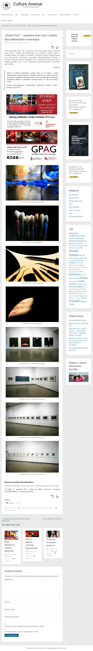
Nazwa (7, 602)
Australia (79, 241)
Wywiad (74, 301)
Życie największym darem (53, 519)
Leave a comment (10, 510)
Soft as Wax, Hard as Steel (77, 320)
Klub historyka (36, 14)
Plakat (77, 278)
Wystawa (50, 508)
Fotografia (81, 255)
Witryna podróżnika (65, 14)
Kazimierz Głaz (77, 267)
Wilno (76, 296)
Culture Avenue (26, 42)
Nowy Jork (83, 274)
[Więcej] (78, 377)
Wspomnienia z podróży (75, 298)
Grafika (22, 508)
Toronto (72, 293)
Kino (43, 14)
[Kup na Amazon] (78, 89)
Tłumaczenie (78, 293)
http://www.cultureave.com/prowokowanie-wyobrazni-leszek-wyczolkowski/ (32, 486)
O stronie (76, 14)
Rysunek (85, 287)
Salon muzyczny (52, 14)
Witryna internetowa (12, 617)
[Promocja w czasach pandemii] (53, 537)
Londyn (80, 272)
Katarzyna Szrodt (73, 265)
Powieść (78, 284)
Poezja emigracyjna (74, 281)
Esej (75, 245)
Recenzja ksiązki (76, 287)
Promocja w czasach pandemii (51, 542)
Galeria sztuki (25, 14)
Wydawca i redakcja (7, 20)
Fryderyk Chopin (73, 258)
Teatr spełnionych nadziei (80, 291)
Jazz (78, 263)
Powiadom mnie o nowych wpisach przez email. (22, 632)
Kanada (81, 263)
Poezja (84, 278)
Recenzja (84, 284)
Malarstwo (43, 508)
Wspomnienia (83, 296)
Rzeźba (71, 289)
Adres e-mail (10, 609)
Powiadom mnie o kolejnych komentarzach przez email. (24, 626)
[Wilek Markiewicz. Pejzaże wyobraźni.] (11, 539)
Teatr (16, 14)
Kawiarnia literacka (6, 14)
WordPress (42, 648)
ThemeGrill (62, 648)
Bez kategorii (73, 195)
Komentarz (9, 579)
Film (81, 248)
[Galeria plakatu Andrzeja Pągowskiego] (32, 536)
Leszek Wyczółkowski (32, 508)
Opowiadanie (72, 278)
